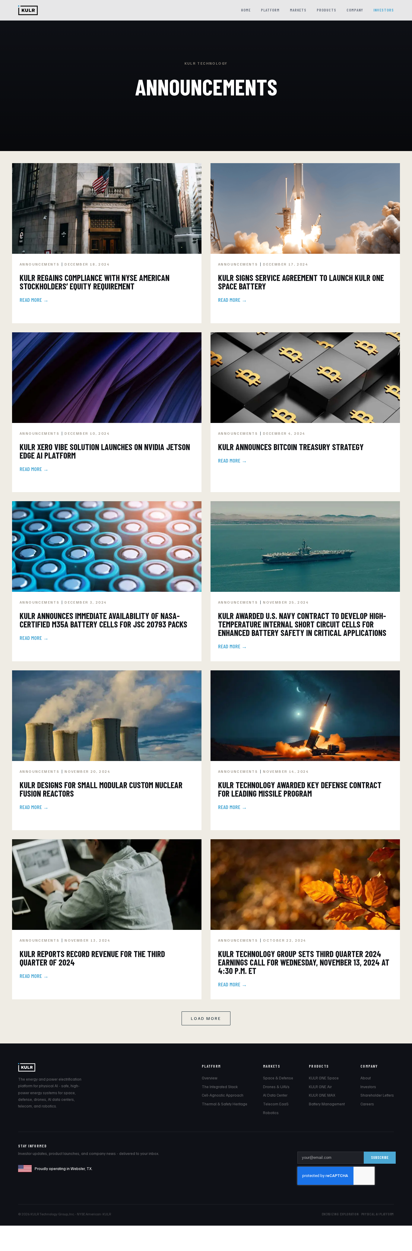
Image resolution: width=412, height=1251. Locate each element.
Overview (209, 1077)
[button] (206, 1018)
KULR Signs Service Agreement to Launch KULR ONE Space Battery (301, 281)
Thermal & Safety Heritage (224, 1103)
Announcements (39, 264)
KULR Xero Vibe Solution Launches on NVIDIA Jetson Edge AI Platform (105, 451)
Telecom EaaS (276, 1103)
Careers (367, 1103)
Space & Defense (278, 1077)
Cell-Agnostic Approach (222, 1095)
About (365, 1077)
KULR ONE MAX (322, 1095)
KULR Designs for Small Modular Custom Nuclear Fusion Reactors (101, 789)
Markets (298, 9)
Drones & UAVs (276, 1086)
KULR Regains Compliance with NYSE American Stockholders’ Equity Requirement (95, 281)
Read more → (34, 299)
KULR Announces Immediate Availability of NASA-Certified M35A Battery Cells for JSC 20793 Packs (103, 620)
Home (246, 9)
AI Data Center (275, 1095)
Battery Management (327, 1103)
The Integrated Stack (220, 1086)
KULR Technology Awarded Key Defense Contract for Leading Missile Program (300, 789)
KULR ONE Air (320, 1086)
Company (355, 9)
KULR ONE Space (324, 1077)
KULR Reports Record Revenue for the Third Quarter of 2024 (92, 958)
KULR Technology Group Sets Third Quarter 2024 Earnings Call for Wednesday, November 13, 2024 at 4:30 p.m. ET (303, 962)
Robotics (271, 1112)
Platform (270, 9)
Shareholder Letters (377, 1095)
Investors (383, 9)
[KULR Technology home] (28, 10)
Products (326, 9)
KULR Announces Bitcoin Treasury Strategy (291, 447)
